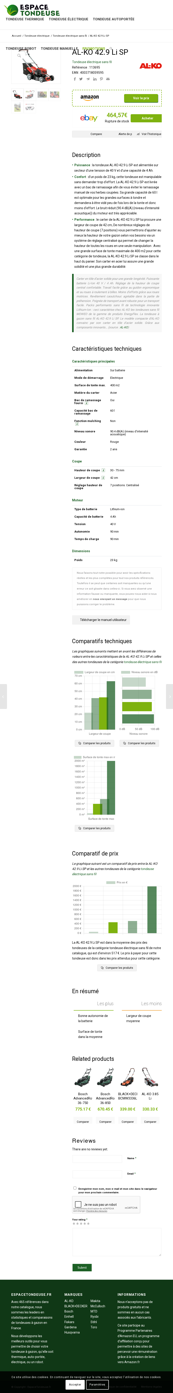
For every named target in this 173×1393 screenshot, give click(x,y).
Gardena (70, 1327)
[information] (86, 403)
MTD (94, 1311)
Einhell (69, 1316)
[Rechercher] (111, 48)
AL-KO (124, 327)
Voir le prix (141, 98)
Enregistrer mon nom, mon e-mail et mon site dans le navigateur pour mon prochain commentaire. (117, 1190)
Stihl (94, 1322)
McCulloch (98, 1306)
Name (131, 1158)
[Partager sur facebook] (75, 79)
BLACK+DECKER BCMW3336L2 (127, 1096)
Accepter (75, 1384)
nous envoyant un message (110, 599)
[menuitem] (24, 19)
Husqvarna (72, 1332)
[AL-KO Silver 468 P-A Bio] (169, 696)
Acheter (147, 118)
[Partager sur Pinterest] (101, 79)
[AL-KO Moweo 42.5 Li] (3, 696)
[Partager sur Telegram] (88, 79)
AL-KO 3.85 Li (150, 1096)
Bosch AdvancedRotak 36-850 (105, 1098)
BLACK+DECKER (75, 1306)
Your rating (79, 1219)
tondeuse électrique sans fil (143, 662)
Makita (95, 1301)
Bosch (68, 1311)
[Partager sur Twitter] (81, 79)
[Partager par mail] (107, 79)
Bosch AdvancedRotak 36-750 (82, 1098)
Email (131, 1173)
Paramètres (97, 1384)
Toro (94, 1327)
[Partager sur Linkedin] (94, 79)
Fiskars (69, 1322)
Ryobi (94, 1316)
